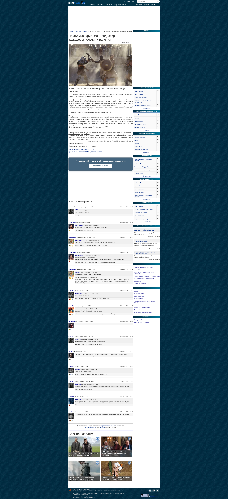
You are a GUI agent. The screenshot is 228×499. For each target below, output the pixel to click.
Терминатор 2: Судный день (142, 167)
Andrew (70, 207)
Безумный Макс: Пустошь (141, 149)
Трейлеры (109, 5)
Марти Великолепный (140, 97)
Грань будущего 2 (139, 137)
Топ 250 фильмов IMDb (146, 179)
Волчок (136, 118)
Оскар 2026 (137, 281)
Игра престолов (139, 215)
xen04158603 (79, 225)
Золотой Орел (138, 298)
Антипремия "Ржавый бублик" (143, 312)
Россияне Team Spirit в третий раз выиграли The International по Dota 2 (145, 229)
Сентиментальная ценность (142, 105)
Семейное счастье (139, 127)
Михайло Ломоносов (140, 212)
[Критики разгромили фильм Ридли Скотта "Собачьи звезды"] (84, 447)
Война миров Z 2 (139, 146)
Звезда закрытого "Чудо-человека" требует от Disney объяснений (146, 240)
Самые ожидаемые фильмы (147, 133)
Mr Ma (70, 351)
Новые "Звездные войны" (141, 270)
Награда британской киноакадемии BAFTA (144, 301)
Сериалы (139, 5)
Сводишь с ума (138, 121)
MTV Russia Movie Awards (142, 307)
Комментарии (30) (154, 248)
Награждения (147, 288)
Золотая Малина (139, 293)
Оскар (136, 291)
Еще (152, 5)
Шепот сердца (138, 91)
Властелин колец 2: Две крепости (144, 170)
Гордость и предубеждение (142, 219)
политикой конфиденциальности (105, 493)
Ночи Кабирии (138, 94)
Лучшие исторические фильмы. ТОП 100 (81, 149)
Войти (133, 1)
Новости (92, 5)
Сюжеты (146, 264)
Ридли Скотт (85, 134)
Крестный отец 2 (139, 192)
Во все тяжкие (138, 206)
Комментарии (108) (154, 236)
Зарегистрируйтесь (91, 427)
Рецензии (117, 5)
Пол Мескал (117, 132)
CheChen (71, 290)
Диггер (136, 140)
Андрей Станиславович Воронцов (122, 141)
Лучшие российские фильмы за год (146, 111)
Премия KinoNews (139, 310)
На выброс (137, 115)
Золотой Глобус (139, 296)
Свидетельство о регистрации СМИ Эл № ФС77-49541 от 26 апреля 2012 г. (92, 496)
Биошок (136, 143)
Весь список (147, 108)
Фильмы (131, 5)
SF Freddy (78, 210)
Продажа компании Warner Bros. (144, 267)
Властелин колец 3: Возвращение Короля (144, 159)
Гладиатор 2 (128, 107)
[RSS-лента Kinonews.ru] (150, 490)
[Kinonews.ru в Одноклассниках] (157, 490)
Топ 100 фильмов (147, 155)
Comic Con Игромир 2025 (141, 283)
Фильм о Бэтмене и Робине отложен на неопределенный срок (145, 252)
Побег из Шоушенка (140, 163)
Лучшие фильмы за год (147, 87)
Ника (135, 305)
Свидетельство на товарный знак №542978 (84, 497)
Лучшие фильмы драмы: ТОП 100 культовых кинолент (85, 151)
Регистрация (126, 1)
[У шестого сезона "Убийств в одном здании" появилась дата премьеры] (116, 447)
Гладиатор (111, 94)
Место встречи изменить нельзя (143, 209)
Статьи (124, 5)
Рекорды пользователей (141, 322)
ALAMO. (78, 272)
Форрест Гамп (138, 173)
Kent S (70, 306)
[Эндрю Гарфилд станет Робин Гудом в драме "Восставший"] (84, 471)
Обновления (87, 489)
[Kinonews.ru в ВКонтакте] (154, 490)
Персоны (146, 5)
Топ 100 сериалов (147, 202)
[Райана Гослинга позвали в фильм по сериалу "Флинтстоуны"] (116, 471)
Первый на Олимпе (140, 124)
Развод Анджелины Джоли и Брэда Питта (147, 276)
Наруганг (71, 396)
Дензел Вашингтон (74, 134)
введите (102, 427)
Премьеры (100, 5)
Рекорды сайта (138, 320)
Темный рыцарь (139, 189)
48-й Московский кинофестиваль (144, 278)
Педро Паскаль (128, 132)
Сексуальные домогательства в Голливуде (144, 273)
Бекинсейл (72, 222)
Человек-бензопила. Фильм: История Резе (142, 101)
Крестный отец (138, 186)
